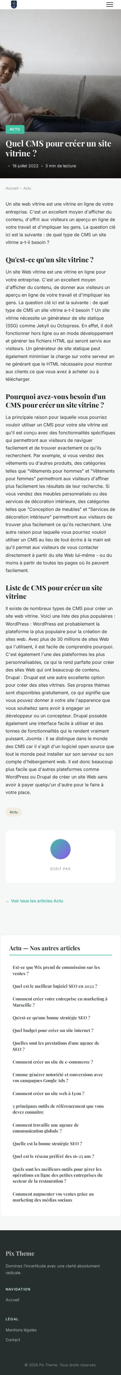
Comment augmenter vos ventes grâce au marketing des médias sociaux (53, 1197)
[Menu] (109, 4)
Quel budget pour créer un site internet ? (53, 1030)
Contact (13, 1339)
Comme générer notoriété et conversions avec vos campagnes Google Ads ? (58, 1077)
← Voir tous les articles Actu (34, 901)
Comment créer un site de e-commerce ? (53, 1062)
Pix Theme (20, 1253)
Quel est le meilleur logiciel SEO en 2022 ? (55, 986)
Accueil (12, 188)
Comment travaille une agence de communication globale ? (46, 1128)
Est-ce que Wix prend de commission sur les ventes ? (56, 970)
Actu (15, 129)
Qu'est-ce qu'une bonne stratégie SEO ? (51, 1017)
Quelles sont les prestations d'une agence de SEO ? (56, 1046)
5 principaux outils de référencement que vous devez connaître (58, 1109)
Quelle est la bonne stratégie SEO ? (47, 1143)
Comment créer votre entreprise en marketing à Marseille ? (60, 1001)
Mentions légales (21, 1329)
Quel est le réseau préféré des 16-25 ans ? (53, 1156)
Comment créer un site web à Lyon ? (48, 1093)
